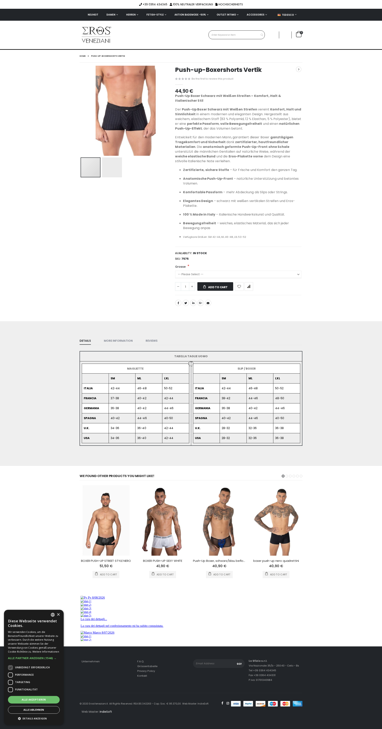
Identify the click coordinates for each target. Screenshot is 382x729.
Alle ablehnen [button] (33, 709)
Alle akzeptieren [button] (34, 699)
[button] (34, 658)
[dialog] (34, 667)
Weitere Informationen (45, 651)
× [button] (58, 614)
